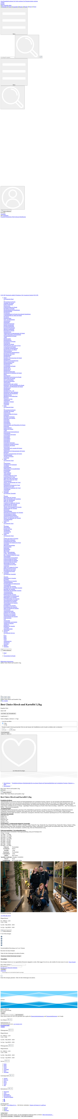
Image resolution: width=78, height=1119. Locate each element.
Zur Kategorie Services (9, 633)
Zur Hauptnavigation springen (30, 1)
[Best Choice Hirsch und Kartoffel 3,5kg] (11, 663)
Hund (5, 1065)
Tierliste (5, 1078)
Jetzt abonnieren (19, 1014)
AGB (5, 1093)
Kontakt (2, 4)
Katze (5, 1064)
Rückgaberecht (7, 1095)
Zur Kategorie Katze (9, 407)
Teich (5, 1070)
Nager (5, 1066)
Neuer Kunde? (72, 962)
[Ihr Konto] (13, 198)
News (5, 1081)
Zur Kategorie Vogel (9, 460)
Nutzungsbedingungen (51, 1016)
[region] (39, 681)
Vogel (5, 1068)
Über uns (6, 1080)
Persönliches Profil (10, 216)
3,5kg (5, 723)
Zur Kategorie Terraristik (10, 493)
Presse (5, 1082)
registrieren (5, 215)
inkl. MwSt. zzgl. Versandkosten (8, 713)
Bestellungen (23, 216)
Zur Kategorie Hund (8, 299)
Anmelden (3, 214)
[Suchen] (27, 46)
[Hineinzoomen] (8, 697)
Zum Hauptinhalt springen (7, 1)
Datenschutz (7, 1094)
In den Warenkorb (5, 732)
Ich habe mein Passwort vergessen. (9, 967)
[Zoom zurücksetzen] (5, 697)
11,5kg (5, 724)
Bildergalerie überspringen (7, 661)
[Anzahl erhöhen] (11, 729)
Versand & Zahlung (8, 1097)
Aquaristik (6, 1069)
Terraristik (6, 1072)
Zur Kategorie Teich (8, 523)
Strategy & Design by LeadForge (38, 1105)
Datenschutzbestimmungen (37, 1016)
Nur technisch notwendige (7, 1116)
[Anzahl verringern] (3, 729)
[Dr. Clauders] (4, 700)
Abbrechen (3, 970)
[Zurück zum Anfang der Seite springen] (4, 1113)
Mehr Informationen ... (47, 1114)
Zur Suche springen (18, 1)
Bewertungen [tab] (7, 786)
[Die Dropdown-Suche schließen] (40, 57)
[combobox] (8, 57)
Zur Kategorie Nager (9, 535)
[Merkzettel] (39, 185)
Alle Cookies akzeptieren (26, 1116)
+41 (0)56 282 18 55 (6, 915)
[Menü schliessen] (4, 462)
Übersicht (3, 216)
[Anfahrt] (40, 1110)
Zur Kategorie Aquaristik (10, 574)
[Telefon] (40, 1107)
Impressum (6, 1091)
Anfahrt (2, 2)
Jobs (5, 1085)
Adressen (17, 216)
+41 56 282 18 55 (17, 1024)
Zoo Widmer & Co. (11, 1105)
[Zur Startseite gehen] (6, 5)
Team (5, 1084)
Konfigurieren (17, 1116)
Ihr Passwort (4, 966)
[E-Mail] (40, 1109)
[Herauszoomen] (2, 697)
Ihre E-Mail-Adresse (6, 964)
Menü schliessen (7, 211)
